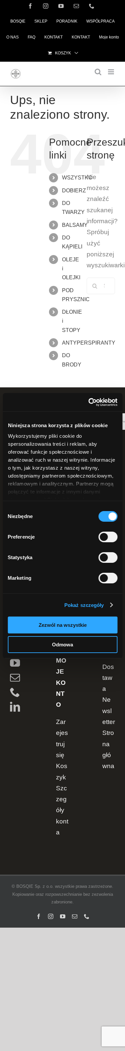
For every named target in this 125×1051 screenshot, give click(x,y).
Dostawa (108, 677)
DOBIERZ (74, 190)
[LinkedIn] (15, 707)
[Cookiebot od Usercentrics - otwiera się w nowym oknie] (89, 402)
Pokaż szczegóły (84, 605)
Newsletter (108, 710)
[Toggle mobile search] (98, 71)
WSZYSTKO (77, 177)
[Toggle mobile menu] (111, 71)
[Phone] (15, 692)
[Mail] (15, 678)
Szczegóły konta (62, 810)
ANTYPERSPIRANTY (88, 343)
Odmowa (62, 644)
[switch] (107, 537)
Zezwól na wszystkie (63, 625)
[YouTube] (15, 663)
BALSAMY (75, 225)
